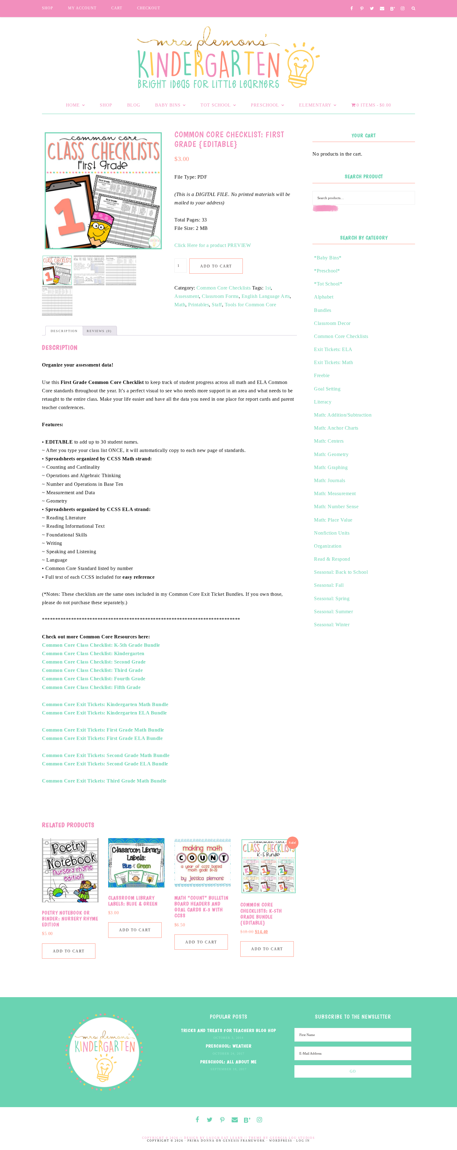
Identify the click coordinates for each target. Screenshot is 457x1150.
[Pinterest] (362, 9)
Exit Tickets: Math (333, 362)
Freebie (322, 375)
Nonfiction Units (331, 533)
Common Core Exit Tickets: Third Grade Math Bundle (104, 780)
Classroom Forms (220, 296)
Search (338, 212)
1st (268, 287)
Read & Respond (332, 559)
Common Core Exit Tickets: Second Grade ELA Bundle (105, 763)
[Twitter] (372, 8)
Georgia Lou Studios (292, 1137)
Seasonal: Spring (331, 598)
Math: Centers (329, 441)
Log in (303, 1140)
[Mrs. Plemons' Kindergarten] (228, 55)
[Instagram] (403, 8)
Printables (198, 304)
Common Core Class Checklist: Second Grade (94, 661)
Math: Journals (329, 480)
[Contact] (382, 8)
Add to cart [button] (69, 951)
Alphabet (323, 296)
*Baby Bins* (328, 257)
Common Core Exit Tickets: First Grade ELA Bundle (102, 738)
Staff (217, 304)
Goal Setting (327, 388)
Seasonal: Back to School (341, 572)
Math (179, 304)
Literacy (322, 401)
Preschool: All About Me (228, 1062)
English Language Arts (266, 296)
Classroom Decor (332, 323)
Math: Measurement (335, 493)
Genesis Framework (244, 1140)
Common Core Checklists (223, 287)
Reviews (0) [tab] (99, 331)
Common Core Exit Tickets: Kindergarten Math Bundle (105, 704)
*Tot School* (328, 283)
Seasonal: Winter (331, 624)
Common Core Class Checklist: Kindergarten (93, 653)
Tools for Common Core (250, 304)
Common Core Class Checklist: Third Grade (92, 670)
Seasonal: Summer (333, 611)
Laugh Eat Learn (224, 1137)
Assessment (186, 296)
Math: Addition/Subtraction (343, 415)
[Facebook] (352, 8)
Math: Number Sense (336, 506)
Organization (327, 546)
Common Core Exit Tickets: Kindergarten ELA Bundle (104, 712)
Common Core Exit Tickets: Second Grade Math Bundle (105, 755)
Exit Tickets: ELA (333, 349)
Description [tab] (64, 331)
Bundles (322, 310)
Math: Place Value (333, 520)
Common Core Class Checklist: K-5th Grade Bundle (101, 645)
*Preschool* (327, 270)
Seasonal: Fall (329, 585)
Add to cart (216, 266)
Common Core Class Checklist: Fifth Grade (91, 687)
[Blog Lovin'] (392, 9)
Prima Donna (201, 1140)
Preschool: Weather (229, 1046)
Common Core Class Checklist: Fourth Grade (93, 678)
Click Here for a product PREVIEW (212, 245)
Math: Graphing (331, 467)
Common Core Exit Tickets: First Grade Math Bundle (103, 729)
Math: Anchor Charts (336, 428)
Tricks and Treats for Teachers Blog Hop (228, 1030)
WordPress (280, 1140)
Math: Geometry (331, 454)
